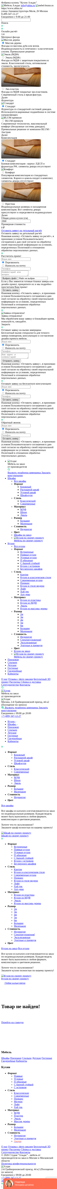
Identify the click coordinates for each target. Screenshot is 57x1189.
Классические (21, 1093)
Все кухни (19, 546)
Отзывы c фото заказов (20, 679)
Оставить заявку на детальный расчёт (21, 230)
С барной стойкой (30, 563)
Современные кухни (31, 580)
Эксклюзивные (28, 642)
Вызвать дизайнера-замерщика (24, 472)
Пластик (18, 1115)
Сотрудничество (10, 684)
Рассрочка (14, 682)
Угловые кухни (28, 557)
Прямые (18, 1076)
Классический (28, 501)
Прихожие (13, 659)
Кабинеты (13, 673)
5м (21, 622)
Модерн (18, 1101)
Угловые (18, 1079)
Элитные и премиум (31, 645)
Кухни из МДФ (28, 603)
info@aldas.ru (28, 5)
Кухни (11, 543)
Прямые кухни (28, 554)
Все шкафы (20, 481)
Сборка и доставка (31, 682)
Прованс (25, 583)
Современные (27, 503)
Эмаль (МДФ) (12, 57)
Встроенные (27, 552)
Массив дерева (13, 43)
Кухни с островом (30, 566)
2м (21, 614)
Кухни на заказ (22, 651)
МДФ (23, 509)
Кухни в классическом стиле (35, 577)
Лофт (23, 588)
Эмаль (23, 515)
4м (21, 620)
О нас (4, 679)
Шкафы (12, 478)
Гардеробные (15, 671)
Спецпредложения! (30, 639)
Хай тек (24, 591)
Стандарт (10, 106)
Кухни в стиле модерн (32, 586)
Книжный (25, 486)
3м (21, 617)
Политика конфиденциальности (18, 1163)
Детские (12, 665)
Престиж (10, 204)
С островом (20, 1087)
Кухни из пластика (30, 600)
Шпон (23, 512)
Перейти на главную (12, 1022)
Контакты (25, 684)
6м (21, 625)
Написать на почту (15, 265)
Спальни (12, 662)
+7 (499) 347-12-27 (11, 716)
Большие (25, 520)
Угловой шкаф (28, 492)
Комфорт (10, 172)
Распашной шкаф (29, 489)
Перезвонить (12, 262)
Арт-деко (25, 594)
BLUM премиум (14, 120)
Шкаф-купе (26, 495)
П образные (26, 560)
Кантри (24, 574)
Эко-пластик (12, 89)
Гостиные (13, 668)
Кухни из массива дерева (33, 608)
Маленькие (26, 523)
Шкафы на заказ (22, 535)
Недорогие (26, 529)
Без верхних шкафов (31, 569)
